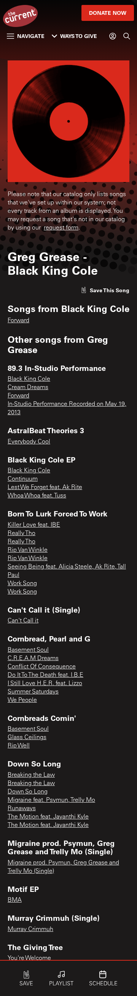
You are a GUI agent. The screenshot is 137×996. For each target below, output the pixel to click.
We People (22, 700)
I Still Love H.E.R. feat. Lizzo (45, 684)
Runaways (22, 809)
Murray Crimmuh (30, 929)
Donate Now (107, 12)
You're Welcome (29, 958)
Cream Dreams (28, 388)
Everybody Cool (29, 442)
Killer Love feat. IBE (34, 525)
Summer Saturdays (33, 692)
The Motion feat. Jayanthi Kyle (48, 817)
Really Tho (21, 533)
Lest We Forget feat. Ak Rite (45, 488)
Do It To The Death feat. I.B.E (45, 675)
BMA (15, 900)
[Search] (126, 36)
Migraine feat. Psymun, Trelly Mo (51, 800)
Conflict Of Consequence (42, 667)
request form (61, 228)
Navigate (31, 36)
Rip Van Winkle (28, 550)
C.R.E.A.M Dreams (33, 659)
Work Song (22, 584)
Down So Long (28, 792)
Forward (18, 321)
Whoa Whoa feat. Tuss (37, 496)
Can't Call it (23, 621)
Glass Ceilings (27, 738)
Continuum (23, 479)
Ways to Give (78, 36)
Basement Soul (28, 650)
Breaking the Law (31, 775)
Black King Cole (29, 379)
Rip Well (19, 746)
